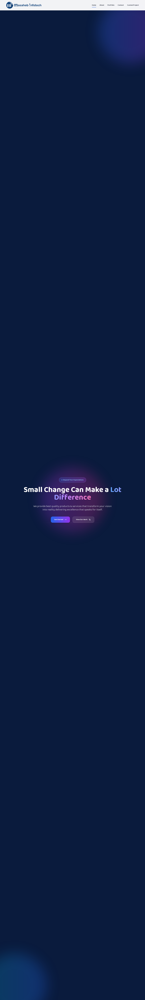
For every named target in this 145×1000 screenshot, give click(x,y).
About (102, 5)
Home (94, 5)
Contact (121, 5)
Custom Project (133, 5)
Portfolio (111, 5)
